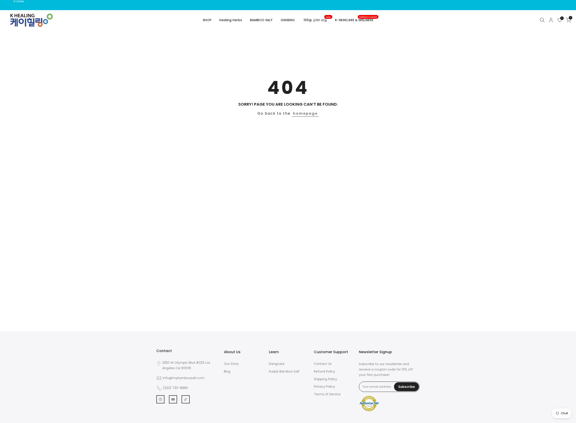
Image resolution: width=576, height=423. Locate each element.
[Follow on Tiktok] (186, 399)
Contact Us (323, 364)
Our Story (231, 364)
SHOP (207, 20)
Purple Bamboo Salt (284, 371)
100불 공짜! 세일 (317, 19)
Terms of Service (327, 394)
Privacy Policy (324, 386)
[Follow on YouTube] (173, 399)
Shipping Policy (325, 379)
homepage (305, 113)
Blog (227, 371)
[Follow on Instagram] (160, 399)
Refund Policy (324, 371)
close (9, 1)
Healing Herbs (230, 20)
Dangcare (276, 364)
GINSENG (288, 20)
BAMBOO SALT (261, 20)
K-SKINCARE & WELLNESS (356, 19)
